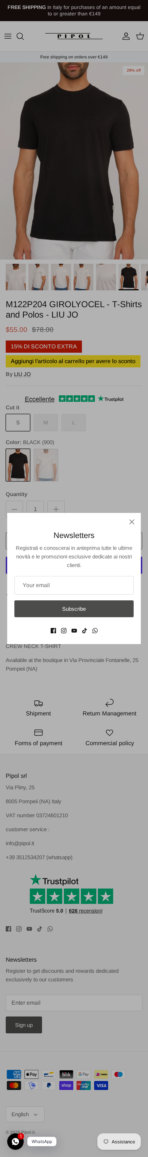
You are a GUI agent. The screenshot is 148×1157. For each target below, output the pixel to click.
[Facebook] (53, 630)
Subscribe (74, 609)
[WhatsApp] (95, 630)
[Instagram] (63, 630)
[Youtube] (74, 630)
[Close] (132, 522)
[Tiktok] (84, 630)
